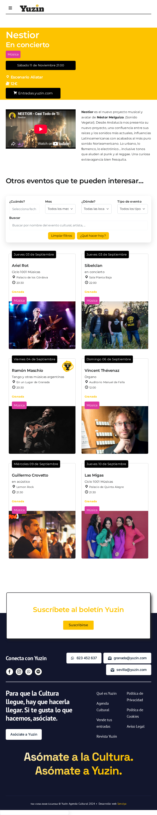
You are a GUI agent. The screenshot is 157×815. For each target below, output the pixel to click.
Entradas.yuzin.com (35, 93)
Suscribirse (78, 625)
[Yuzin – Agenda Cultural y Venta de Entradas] (32, 6)
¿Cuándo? (17, 201)
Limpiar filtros (61, 236)
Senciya (121, 803)
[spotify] (38, 672)
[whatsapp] (29, 672)
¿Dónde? (88, 201)
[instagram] (19, 672)
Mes (48, 201)
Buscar (14, 218)
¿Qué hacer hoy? (93, 236)
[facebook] (9, 672)
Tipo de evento (129, 201)
